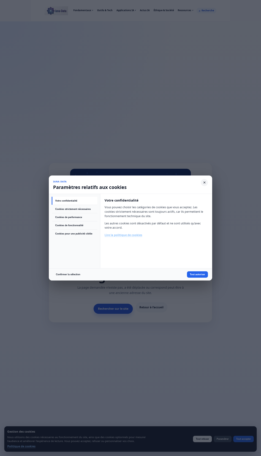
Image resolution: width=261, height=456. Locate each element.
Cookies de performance (68, 217)
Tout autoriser (197, 274)
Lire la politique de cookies (123, 235)
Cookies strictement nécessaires (73, 209)
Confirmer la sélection (68, 274)
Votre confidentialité (66, 200)
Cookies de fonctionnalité (69, 225)
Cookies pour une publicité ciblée (73, 233)
